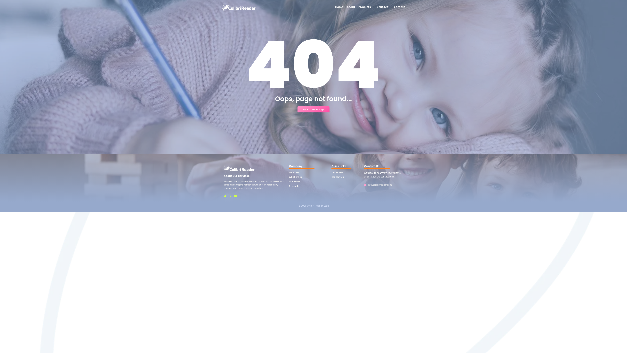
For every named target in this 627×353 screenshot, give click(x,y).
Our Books (294, 181)
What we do (295, 177)
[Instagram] (230, 196)
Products (294, 186)
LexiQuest (337, 172)
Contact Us (337, 177)
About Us (294, 172)
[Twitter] (225, 196)
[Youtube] (235, 196)
